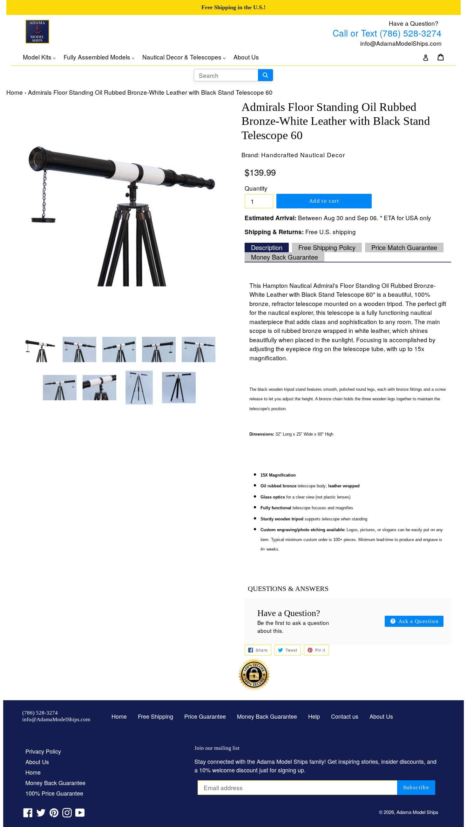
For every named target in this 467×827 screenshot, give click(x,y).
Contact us (344, 716)
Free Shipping (155, 716)
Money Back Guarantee (284, 256)
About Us (381, 716)
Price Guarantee (205, 716)
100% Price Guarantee (54, 793)
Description (266, 247)
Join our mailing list (217, 748)
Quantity (256, 188)
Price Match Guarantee (404, 247)
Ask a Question (418, 621)
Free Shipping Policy (326, 247)
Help (314, 716)
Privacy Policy (43, 751)
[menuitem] (42, 56)
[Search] (265, 75)
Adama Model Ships (417, 812)
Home (14, 92)
